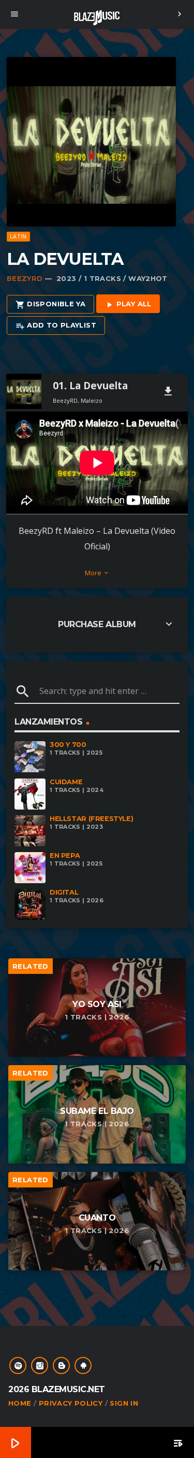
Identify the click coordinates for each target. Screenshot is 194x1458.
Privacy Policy (70, 1403)
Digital (64, 892)
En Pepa (65, 855)
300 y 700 (68, 744)
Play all (128, 304)
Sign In (124, 1403)
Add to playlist (56, 325)
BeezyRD (25, 278)
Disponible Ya (50, 304)
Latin (18, 236)
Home (20, 1403)
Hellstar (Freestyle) (91, 819)
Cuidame (66, 782)
